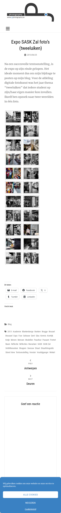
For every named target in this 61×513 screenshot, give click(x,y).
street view (10, 352)
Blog (10, 324)
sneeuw (30, 348)
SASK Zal (46, 344)
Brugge (45, 331)
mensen (21, 340)
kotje (7, 340)
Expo (15, 336)
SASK (40, 344)
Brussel (52, 331)
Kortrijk (50, 336)
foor (20, 336)
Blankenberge (27, 331)
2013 (10, 331)
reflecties (23, 344)
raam (7, 344)
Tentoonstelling (22, 352)
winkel (52, 352)
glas (37, 336)
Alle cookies (30, 494)
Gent (33, 336)
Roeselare (32, 344)
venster (32, 352)
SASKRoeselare (11, 348)
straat (37, 348)
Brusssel (8, 336)
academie (17, 331)
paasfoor (37, 340)
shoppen (22, 348)
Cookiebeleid (30, 509)
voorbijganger (42, 352)
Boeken (37, 331)
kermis (43, 336)
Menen (14, 340)
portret (53, 340)
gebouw (26, 336)
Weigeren (30, 503)
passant (45, 340)
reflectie (14, 344)
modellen (29, 340)
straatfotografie (47, 348)
